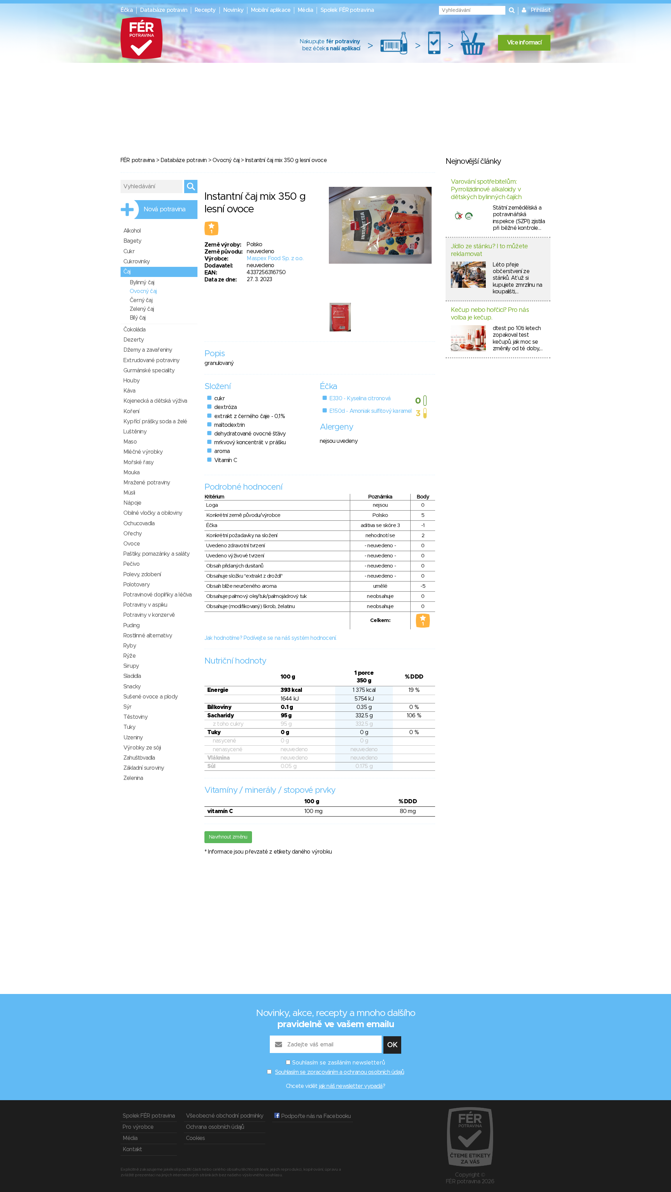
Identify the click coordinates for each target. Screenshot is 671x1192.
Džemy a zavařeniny (147, 350)
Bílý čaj (138, 318)
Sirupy (131, 666)
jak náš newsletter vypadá (351, 1086)
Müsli (129, 493)
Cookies (195, 1138)
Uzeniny (133, 737)
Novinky (233, 10)
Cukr (129, 251)
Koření (131, 411)
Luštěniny (134, 431)
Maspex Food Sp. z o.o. (275, 258)
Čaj (127, 272)
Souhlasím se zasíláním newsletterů (338, 1063)
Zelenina (133, 778)
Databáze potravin (163, 10)
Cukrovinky (136, 261)
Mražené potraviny (146, 482)
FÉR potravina (138, 160)
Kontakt (132, 1149)
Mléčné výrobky (143, 452)
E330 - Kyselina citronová (360, 398)
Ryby (129, 646)
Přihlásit (540, 10)
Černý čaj (141, 300)
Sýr (127, 707)
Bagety (132, 241)
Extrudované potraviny (151, 360)
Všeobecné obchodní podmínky (224, 1116)
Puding (131, 625)
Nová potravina (165, 209)
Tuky (129, 727)
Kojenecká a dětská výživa (155, 401)
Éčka (127, 10)
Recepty (205, 10)
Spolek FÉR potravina (347, 10)
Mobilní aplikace (270, 10)
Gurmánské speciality (148, 370)
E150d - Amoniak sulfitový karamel (371, 411)
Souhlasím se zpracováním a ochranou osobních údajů (339, 1072)
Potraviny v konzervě (149, 615)
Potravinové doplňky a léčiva (157, 595)
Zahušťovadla (139, 758)
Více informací (524, 42)
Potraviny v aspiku (145, 605)
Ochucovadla (138, 523)
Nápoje (132, 503)
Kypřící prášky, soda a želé (155, 421)
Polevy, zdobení (142, 574)
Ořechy (132, 533)
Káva (129, 391)
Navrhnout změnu (228, 837)
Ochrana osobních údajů (215, 1127)
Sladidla (132, 676)
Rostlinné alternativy (147, 635)
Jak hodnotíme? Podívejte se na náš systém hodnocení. (270, 638)
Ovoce (131, 544)
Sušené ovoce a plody (150, 697)
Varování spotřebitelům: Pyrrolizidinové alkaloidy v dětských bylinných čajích (486, 189)
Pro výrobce (138, 1127)
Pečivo (131, 564)
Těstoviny (135, 717)
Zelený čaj (142, 309)
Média (305, 10)
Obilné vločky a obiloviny (152, 513)
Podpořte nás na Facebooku (315, 1116)
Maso (130, 442)
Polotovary (136, 584)
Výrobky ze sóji (142, 748)
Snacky (131, 686)
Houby (131, 380)
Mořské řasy (138, 462)
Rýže (129, 656)
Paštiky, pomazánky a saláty (156, 554)
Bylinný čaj (142, 282)
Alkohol (131, 231)
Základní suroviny (143, 768)
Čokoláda (134, 329)
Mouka (131, 472)
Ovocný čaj (225, 160)
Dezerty (133, 340)
